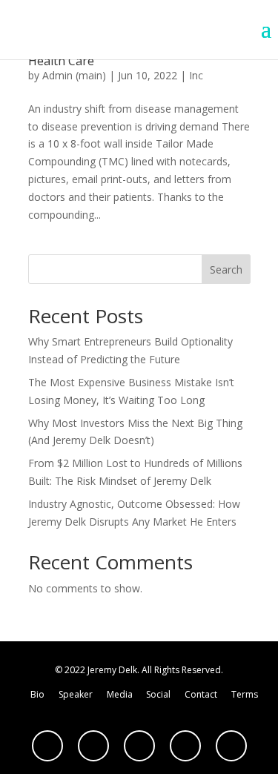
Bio (37, 694)
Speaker (76, 694)
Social (158, 694)
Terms (244, 694)
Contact (201, 694)
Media (120, 694)
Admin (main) (74, 75)
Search (226, 269)
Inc (196, 75)
